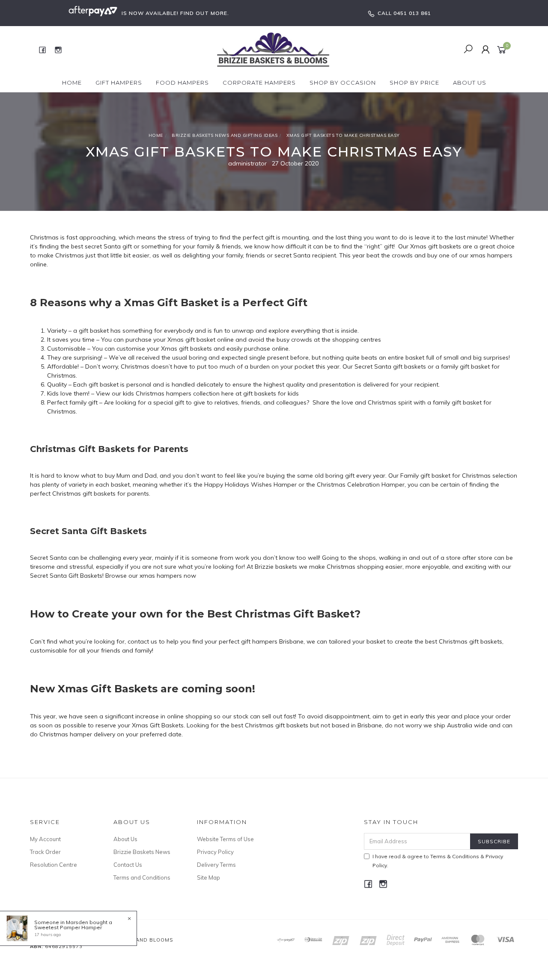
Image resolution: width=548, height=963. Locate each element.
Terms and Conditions (141, 877)
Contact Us (127, 864)
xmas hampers (491, 255)
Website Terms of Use (225, 839)
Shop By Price (414, 82)
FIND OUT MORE (203, 13)
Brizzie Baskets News (141, 851)
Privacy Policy (215, 851)
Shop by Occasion (343, 82)
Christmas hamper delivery (77, 734)
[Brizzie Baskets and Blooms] (273, 49)
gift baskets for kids (271, 393)
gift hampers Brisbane (272, 641)
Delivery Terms (216, 864)
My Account (45, 839)
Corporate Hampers (259, 82)
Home (72, 82)
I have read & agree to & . (437, 860)
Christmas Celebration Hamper (361, 484)
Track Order (45, 851)
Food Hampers (182, 82)
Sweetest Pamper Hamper (68, 927)
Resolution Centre (53, 864)
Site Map (208, 877)
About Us (469, 82)
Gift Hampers (118, 82)
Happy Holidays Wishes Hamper (250, 484)
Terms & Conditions (454, 856)
